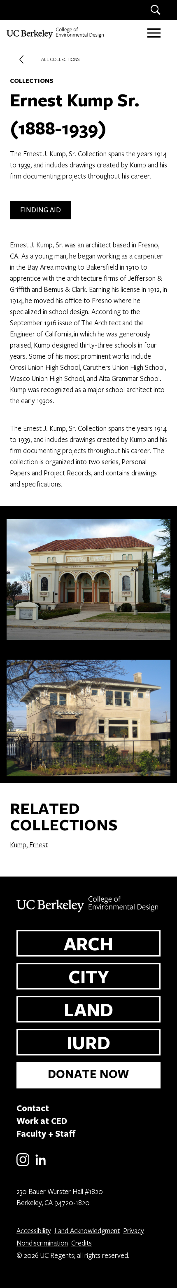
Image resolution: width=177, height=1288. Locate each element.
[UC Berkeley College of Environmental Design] (56, 33)
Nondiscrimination (42, 1243)
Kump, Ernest (29, 844)
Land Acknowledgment (87, 1230)
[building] (88, 576)
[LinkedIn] (40, 1164)
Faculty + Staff (46, 1133)
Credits (81, 1243)
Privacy (133, 1230)
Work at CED (41, 1120)
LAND (88, 1009)
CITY (88, 976)
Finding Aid (40, 210)
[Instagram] (22, 1164)
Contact (32, 1108)
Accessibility (33, 1230)
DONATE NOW (88, 1074)
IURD (88, 1042)
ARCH (88, 943)
